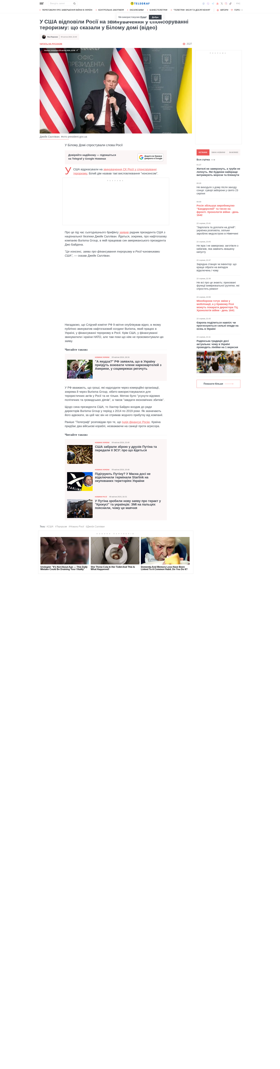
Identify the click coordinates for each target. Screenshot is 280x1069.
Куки (143, 17)
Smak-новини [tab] (218, 152)
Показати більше (213, 384)
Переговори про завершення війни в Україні (67, 10)
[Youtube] (217, 3)
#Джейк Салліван (95, 526)
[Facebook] (203, 3)
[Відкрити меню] (41, 3)
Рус (238, 3)
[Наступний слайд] (242, 10)
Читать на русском (51, 44)
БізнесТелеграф (158, 10)
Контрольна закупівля (111, 10)
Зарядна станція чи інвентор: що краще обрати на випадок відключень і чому (217, 267)
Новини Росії (101, 497)
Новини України (102, 357)
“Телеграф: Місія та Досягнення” (191, 10)
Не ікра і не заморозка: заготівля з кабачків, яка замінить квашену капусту (217, 248)
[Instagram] (226, 3)
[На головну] (140, 3)
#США (50, 526)
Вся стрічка (203, 159)
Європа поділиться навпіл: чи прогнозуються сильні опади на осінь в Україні (217, 325)
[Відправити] (74, 3)
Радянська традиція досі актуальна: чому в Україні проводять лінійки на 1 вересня (217, 344)
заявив (124, 232)
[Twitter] (222, 3)
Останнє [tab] (203, 152)
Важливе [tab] (233, 152)
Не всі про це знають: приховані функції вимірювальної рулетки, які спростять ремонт (218, 285)
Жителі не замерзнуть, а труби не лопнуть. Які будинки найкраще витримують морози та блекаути (218, 171)
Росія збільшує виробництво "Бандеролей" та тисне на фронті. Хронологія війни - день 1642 (218, 210)
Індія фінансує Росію (136, 422)
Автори (224, 10)
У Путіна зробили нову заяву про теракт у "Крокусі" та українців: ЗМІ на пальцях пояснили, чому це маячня (128, 504)
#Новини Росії (76, 526)
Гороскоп (240, 10)
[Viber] (208, 3)
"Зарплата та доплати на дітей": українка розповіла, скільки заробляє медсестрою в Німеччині (217, 230)
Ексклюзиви (137, 10)
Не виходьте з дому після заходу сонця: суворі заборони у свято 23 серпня (217, 190)
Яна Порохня (52, 37)
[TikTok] (230, 3)
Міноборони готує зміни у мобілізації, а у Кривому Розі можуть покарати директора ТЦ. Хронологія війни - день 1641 (217, 305)
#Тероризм (61, 526)
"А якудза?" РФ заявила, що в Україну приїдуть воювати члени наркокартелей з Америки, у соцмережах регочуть (128, 365)
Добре (155, 17)
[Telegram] (213, 3)
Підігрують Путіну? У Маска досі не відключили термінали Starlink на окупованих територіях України (122, 477)
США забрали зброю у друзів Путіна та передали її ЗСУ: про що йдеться (126, 448)
